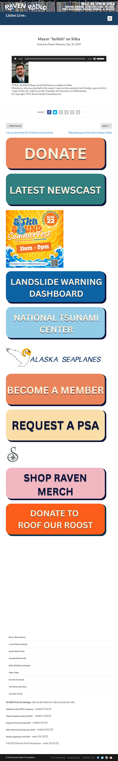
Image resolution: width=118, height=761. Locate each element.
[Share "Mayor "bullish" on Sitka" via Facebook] (49, 112)
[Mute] (94, 58)
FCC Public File (58, 757)
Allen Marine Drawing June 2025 (20, 729)
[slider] (101, 58)
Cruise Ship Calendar (18, 644)
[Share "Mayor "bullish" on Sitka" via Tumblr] (66, 112)
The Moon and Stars (18, 686)
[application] (59, 59)
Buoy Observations (17, 637)
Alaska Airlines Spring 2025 (18, 723)
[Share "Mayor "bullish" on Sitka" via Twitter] (55, 112)
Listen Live (15, 15)
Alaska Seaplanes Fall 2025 (18, 736)
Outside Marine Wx (17, 658)
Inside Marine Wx (17, 651)
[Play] (15, 58)
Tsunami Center (16, 693)
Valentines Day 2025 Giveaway (19, 709)
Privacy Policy (73, 757)
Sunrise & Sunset (16, 679)
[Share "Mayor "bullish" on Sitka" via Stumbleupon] (78, 112)
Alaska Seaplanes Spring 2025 (19, 716)
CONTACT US (88, 757)
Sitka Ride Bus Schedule (19, 665)
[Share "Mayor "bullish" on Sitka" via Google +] (61, 112)
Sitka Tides (14, 672)
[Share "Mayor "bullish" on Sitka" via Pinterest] (72, 112)
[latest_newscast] (56, 205)
